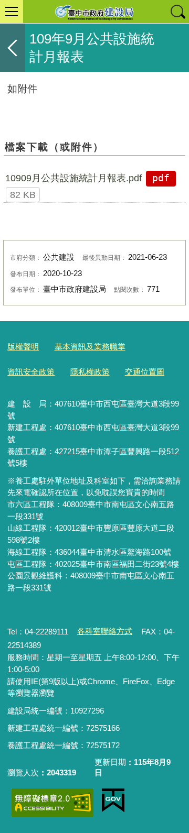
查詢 (177, 11)
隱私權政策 (90, 371)
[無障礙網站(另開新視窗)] (52, 802)
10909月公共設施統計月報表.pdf (73, 178)
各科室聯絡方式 (104, 631)
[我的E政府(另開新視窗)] (113, 800)
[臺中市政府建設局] (94, 11)
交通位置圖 (144, 371)
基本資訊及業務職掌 (90, 346)
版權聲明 (23, 346)
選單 (11, 11)
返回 (12, 48)
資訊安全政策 (31, 371)
